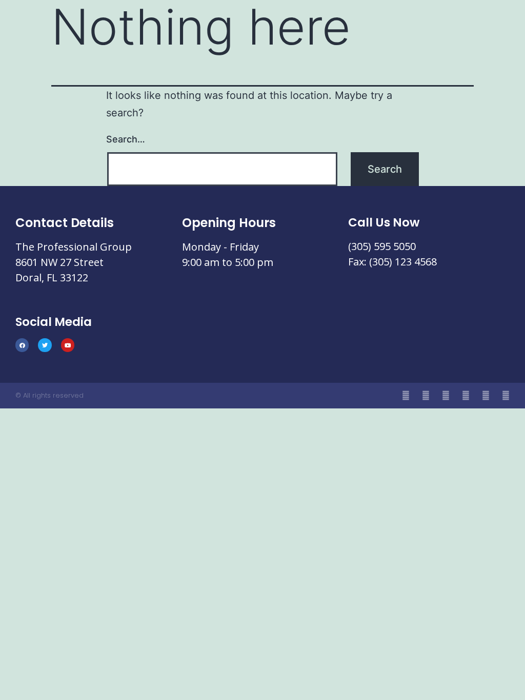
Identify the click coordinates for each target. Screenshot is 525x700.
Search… (125, 139)
